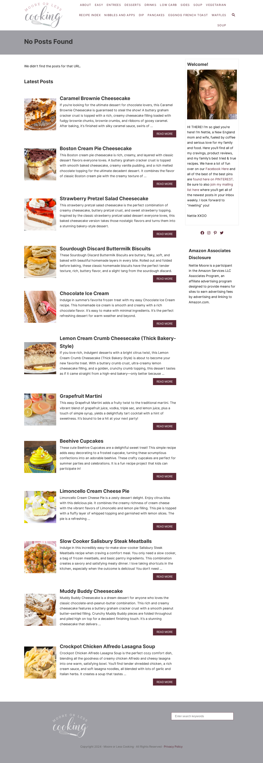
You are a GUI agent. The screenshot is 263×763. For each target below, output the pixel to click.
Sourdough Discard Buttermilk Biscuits (105, 249)
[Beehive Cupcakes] (40, 458)
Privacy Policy (173, 746)
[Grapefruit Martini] (40, 411)
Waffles (219, 15)
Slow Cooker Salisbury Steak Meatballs (106, 541)
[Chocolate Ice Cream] (40, 308)
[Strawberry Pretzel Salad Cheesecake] (40, 216)
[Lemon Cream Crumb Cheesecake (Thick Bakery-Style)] (40, 359)
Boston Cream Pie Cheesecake (96, 148)
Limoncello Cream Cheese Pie (94, 491)
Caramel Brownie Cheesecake (95, 98)
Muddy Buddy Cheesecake (91, 591)
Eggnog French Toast (188, 15)
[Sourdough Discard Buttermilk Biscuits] (40, 263)
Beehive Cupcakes (81, 441)
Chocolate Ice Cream (84, 293)
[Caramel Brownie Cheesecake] (40, 116)
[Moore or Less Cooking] (44, 15)
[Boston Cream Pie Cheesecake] (40, 166)
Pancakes (156, 15)
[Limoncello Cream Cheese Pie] (40, 508)
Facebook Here (217, 169)
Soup (221, 25)
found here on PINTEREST (213, 179)
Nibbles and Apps (119, 15)
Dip (141, 15)
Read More (166, 134)
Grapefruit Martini (81, 396)
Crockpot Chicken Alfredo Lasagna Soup (107, 646)
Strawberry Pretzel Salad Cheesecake (104, 198)
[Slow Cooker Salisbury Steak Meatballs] (40, 558)
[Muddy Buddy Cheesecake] (40, 611)
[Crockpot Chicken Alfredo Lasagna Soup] (40, 664)
